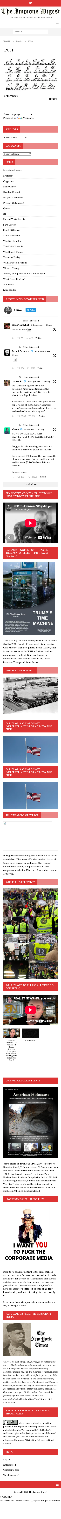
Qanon (6, 208)
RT (4, 213)
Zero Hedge (9, 289)
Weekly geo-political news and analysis (24, 273)
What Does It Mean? (14, 279)
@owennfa (29, 429)
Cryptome (8, 181)
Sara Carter (9, 224)
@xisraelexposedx (43, 351)
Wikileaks (8, 284)
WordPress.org (11, 1475)
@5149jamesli (34, 381)
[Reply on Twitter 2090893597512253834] (14, 416)
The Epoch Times (13, 251)
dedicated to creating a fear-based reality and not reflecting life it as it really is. (29, 1292)
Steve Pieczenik (11, 235)
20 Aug (41, 429)
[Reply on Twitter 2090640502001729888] (14, 338)
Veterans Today (11, 257)
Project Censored (13, 197)
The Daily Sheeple (13, 246)
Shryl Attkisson (11, 230)
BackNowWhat (20, 324)
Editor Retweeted (30, 320)
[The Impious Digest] (30, 18)
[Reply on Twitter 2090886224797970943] (14, 368)
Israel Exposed (20, 351)
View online (10, 1163)
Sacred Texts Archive (14, 219)
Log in (6, 1459)
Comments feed (11, 1470)
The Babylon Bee (12, 241)
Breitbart (8, 175)
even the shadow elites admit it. (33, 1275)
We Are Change (11, 268)
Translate (28, 117)
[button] (11, 1047)
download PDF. (27, 1163)
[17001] (30, 89)
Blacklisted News (12, 170)
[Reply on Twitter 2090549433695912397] (14, 477)
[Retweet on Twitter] (20, 320)
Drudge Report (11, 192)
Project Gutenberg (13, 202)
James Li (17, 381)
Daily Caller (9, 186)
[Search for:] (30, 31)
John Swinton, (22, 1399)
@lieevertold (36, 325)
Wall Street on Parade (15, 262)
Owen (15, 429)
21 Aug (49, 325)
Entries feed (9, 1464)
